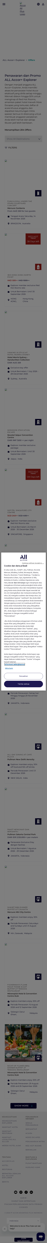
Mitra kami (9, 668)
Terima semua (23, 684)
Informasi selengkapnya (15, 664)
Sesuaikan (23, 676)
